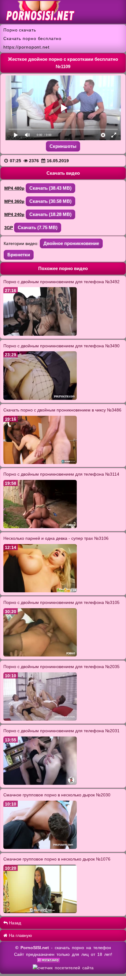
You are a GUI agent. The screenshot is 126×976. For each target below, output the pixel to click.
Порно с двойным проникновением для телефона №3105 (61, 602)
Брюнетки (18, 254)
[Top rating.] (48, 961)
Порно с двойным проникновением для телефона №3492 (61, 281)
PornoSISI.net (34, 947)
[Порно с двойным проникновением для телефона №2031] (40, 783)
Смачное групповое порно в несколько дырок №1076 (56, 859)
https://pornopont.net (26, 47)
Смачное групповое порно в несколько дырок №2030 (56, 794)
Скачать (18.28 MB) (50, 214)
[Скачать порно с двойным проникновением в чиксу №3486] (40, 462)
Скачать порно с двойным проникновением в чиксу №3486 (62, 410)
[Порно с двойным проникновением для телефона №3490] (40, 398)
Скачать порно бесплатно (32, 38)
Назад (14, 922)
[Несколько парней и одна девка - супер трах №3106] (40, 590)
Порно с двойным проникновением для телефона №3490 (61, 345)
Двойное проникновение (71, 243)
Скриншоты (63, 146)
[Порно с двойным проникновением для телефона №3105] (40, 654)
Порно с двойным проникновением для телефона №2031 (61, 730)
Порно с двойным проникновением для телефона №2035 (61, 666)
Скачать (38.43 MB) (50, 188)
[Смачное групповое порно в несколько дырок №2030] (40, 847)
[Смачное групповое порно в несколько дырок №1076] (40, 911)
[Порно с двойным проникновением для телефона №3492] (40, 334)
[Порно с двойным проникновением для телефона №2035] (40, 719)
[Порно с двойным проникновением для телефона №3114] (40, 526)
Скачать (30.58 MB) (50, 201)
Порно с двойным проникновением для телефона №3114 (61, 474)
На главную (20, 935)
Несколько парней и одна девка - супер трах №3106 (56, 538)
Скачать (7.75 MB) (37, 227)
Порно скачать (19, 29)
